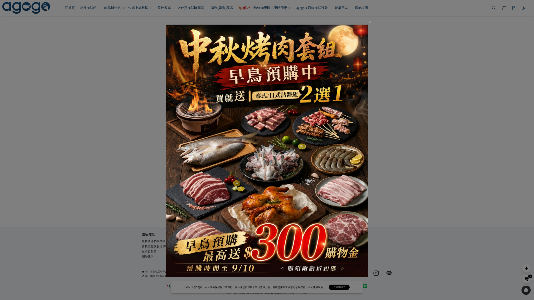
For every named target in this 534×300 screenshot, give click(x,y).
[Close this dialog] (370, 23)
